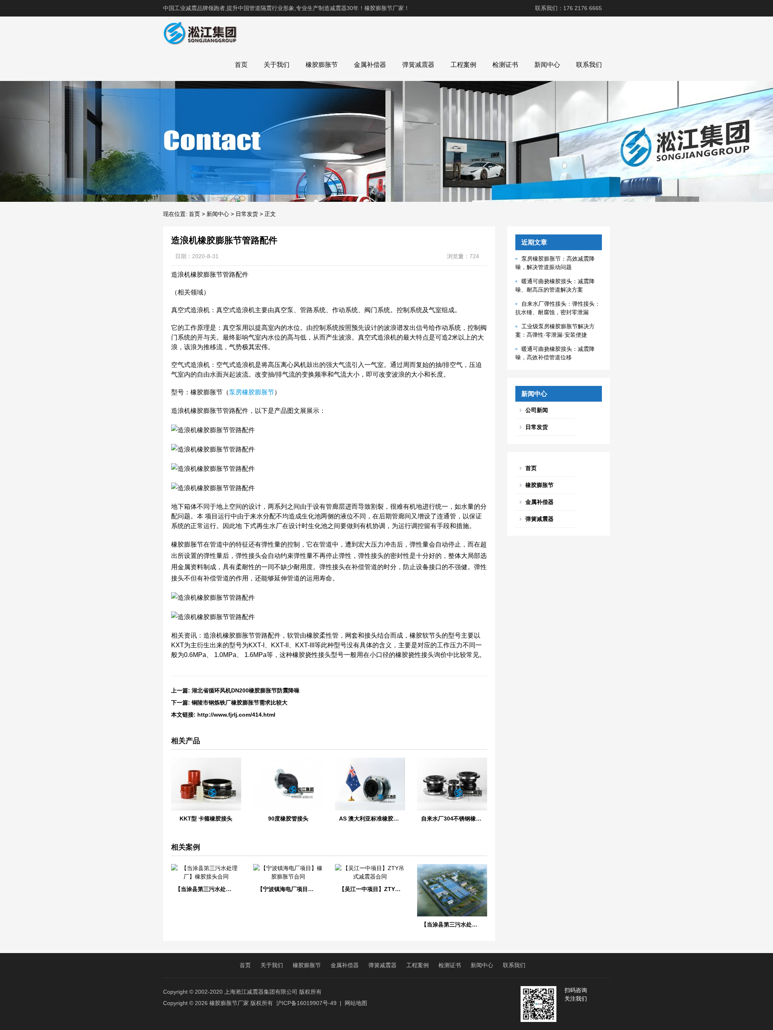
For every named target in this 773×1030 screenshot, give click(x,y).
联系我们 (589, 64)
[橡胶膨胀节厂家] (200, 33)
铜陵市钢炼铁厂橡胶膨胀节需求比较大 (239, 702)
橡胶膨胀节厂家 (229, 1003)
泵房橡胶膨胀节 (251, 392)
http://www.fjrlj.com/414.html (236, 714)
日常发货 (247, 214)
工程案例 (463, 64)
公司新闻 (536, 410)
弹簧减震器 (418, 64)
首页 (241, 64)
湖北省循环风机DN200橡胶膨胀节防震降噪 (246, 690)
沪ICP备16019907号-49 (306, 1003)
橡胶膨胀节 (322, 64)
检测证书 (505, 64)
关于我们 (276, 64)
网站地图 (356, 1003)
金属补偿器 (370, 64)
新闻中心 (547, 64)
